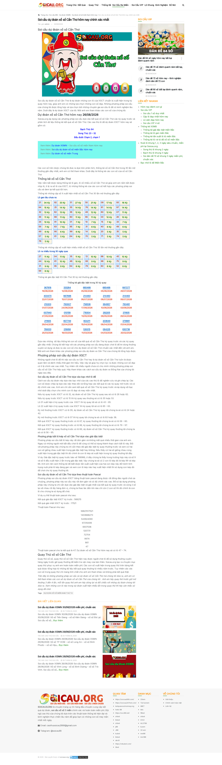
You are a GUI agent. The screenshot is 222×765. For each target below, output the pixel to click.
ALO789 (143, 723)
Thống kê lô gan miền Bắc (156, 133)
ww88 (142, 733)
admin (47, 24)
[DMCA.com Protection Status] (78, 757)
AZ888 (3, 763)
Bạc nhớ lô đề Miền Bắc (152, 162)
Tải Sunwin (144, 703)
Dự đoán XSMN (59, 145)
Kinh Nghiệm (161, 5)
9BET (142, 706)
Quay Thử (93, 5)
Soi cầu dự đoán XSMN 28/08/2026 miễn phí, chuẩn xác (67, 656)
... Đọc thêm (57, 620)
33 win (143, 730)
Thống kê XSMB (149, 126)
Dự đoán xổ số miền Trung (65, 153)
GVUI (142, 720)
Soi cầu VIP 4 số (151, 123)
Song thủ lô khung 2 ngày (155, 149)
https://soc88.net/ (122, 713)
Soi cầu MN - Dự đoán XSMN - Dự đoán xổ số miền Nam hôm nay (73, 15)
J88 (116, 730)
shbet (117, 716)
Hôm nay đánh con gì (151, 107)
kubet (117, 733)
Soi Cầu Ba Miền (120, 5)
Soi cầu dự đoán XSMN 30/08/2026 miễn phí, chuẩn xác (67, 607)
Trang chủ (44, 15)
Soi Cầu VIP (137, 5)
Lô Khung (149, 5)
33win (142, 699)
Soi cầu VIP (146, 110)
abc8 (117, 740)
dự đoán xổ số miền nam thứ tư (58, 593)
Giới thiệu (169, 699)
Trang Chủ (71, 5)
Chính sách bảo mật (173, 703)
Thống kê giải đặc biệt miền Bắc (158, 130)
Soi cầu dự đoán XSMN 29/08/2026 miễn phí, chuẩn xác (67, 631)
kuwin (142, 727)
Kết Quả (82, 5)
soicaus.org (64, 757)
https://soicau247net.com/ (125, 703)
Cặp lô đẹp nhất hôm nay (155, 116)
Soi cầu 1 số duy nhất (153, 113)
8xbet (117, 720)
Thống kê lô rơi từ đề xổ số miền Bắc (161, 139)
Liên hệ (168, 706)
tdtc (142, 710)
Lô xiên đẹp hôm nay (153, 120)
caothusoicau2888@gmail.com (62, 725)
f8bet (142, 713)
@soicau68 (56, 731)
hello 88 (118, 710)
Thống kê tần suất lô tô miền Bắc (159, 136)
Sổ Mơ (172, 5)
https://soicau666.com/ (124, 699)
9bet (117, 747)
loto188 (143, 737)
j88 (116, 727)
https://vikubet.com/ (123, 744)
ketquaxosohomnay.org (124, 706)
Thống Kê (106, 5)
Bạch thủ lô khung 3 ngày (155, 153)
